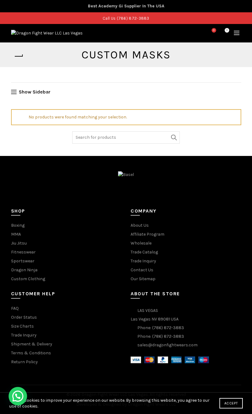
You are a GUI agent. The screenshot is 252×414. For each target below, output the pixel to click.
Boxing (18, 225)
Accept (231, 403)
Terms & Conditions (31, 353)
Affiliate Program (147, 234)
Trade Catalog (144, 252)
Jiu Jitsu (19, 243)
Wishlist (214, 30)
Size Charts (22, 326)
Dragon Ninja (24, 270)
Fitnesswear (23, 252)
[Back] (18, 56)
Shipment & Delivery (31, 344)
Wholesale (141, 243)
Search (173, 137)
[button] (18, 396)
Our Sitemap (143, 278)
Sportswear (22, 261)
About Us (140, 225)
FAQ (15, 308)
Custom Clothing (28, 278)
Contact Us (142, 270)
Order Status (24, 317)
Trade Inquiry (143, 261)
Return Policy (24, 361)
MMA (16, 234)
